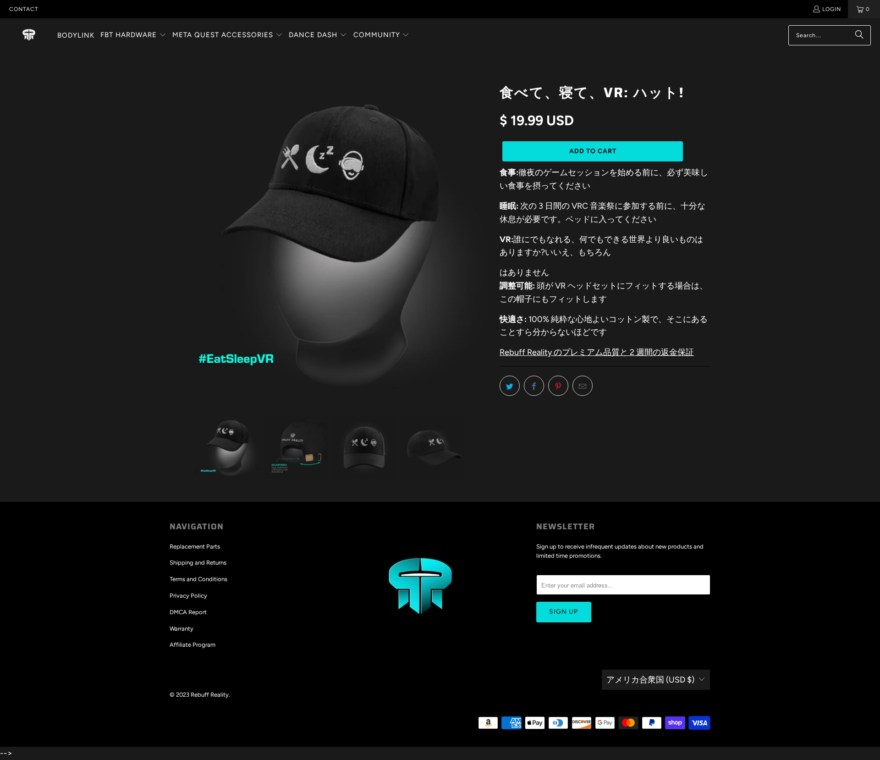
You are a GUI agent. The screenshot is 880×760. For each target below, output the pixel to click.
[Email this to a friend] (582, 386)
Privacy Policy (188, 595)
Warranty (181, 628)
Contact (23, 9)
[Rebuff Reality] (29, 35)
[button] (133, 35)
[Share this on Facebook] (534, 386)
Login (831, 9)
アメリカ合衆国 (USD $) (650, 680)
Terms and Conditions (198, 579)
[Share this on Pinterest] (558, 386)
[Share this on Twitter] (510, 386)
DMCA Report (188, 612)
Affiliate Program (192, 644)
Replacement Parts (195, 546)
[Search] (859, 35)
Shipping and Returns (198, 562)
